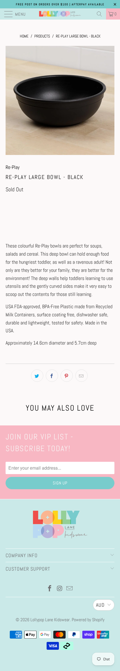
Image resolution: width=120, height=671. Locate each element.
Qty (8, 202)
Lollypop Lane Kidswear (50, 620)
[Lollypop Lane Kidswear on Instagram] (60, 589)
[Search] (99, 14)
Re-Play (13, 167)
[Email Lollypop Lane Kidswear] (70, 589)
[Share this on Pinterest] (67, 375)
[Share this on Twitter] (37, 375)
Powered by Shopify (88, 620)
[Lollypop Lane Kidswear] (60, 14)
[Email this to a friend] (81, 375)
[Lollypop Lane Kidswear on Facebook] (49, 589)
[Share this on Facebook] (52, 375)
